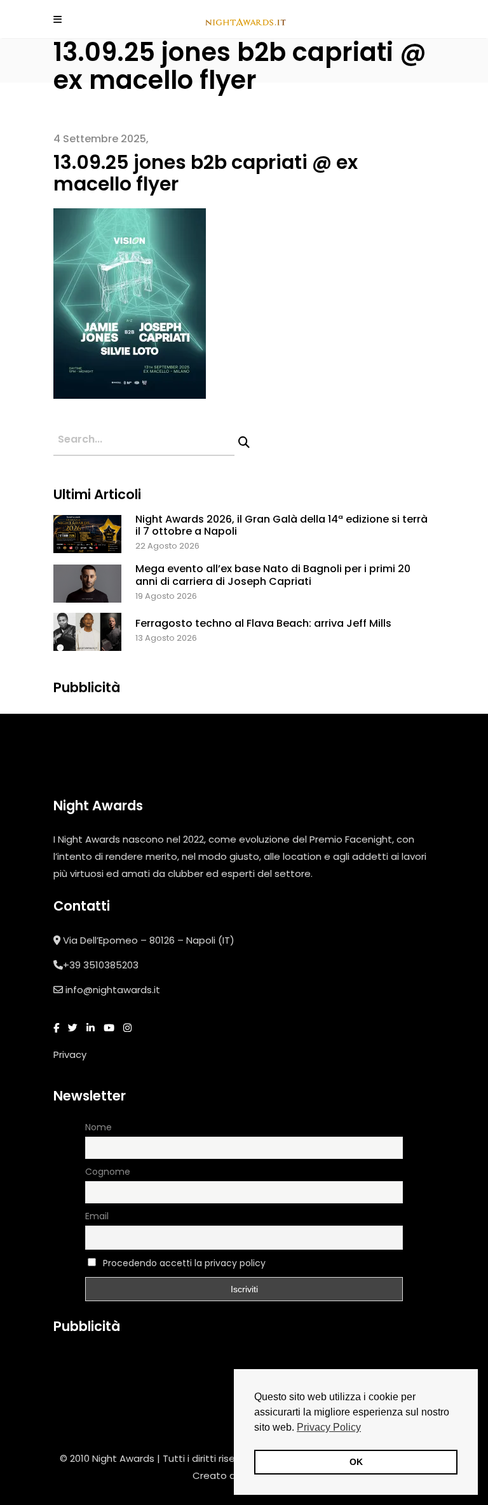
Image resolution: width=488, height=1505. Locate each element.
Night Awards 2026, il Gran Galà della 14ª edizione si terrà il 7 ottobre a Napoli (281, 525)
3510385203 (111, 965)
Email (97, 1216)
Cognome (107, 1171)
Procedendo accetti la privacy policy (184, 1263)
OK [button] (356, 1462)
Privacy (69, 1054)
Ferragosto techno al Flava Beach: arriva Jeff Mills (263, 623)
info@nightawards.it (112, 989)
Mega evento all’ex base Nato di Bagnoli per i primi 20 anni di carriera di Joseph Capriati (272, 574)
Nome (98, 1127)
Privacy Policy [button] (329, 1427)
